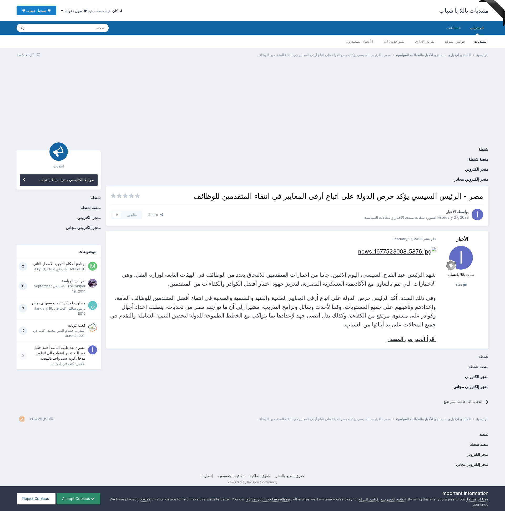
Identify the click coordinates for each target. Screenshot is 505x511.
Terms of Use (477, 499)
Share (154, 214)
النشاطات (454, 28)
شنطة (483, 149)
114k (459, 285)
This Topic (43, 28)
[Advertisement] (252, 102)
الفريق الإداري (425, 41)
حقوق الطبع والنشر (290, 475)
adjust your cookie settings (268, 499)
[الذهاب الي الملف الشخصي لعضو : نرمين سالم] (92, 305)
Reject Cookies (36, 498)
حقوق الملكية (260, 475)
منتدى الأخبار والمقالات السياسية (389, 217)
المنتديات (477, 28)
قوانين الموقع (455, 41)
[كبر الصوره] (397, 251)
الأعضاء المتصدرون (359, 41)
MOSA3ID (77, 269)
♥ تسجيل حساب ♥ (36, 10)
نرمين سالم (77, 308)
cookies (144, 499)
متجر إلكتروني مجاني (470, 179)
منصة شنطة (478, 159)
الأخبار (451, 211)
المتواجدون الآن (394, 41)
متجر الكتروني (476, 169)
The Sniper (76, 286)
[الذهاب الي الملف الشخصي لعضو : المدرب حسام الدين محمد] (92, 327)
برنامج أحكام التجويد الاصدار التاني (59, 264)
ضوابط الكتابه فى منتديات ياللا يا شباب (66, 180)
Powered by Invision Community (252, 482)
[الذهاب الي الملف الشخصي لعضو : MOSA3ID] (92, 266)
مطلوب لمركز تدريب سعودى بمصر (58, 303)
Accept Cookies (76, 498)
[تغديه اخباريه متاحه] (22, 419)
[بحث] (22, 28)
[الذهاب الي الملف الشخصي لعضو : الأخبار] (477, 214)
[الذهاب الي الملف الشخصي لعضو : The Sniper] (92, 283)
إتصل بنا (206, 475)
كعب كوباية (76, 325)
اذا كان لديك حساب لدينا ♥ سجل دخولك (92, 11)
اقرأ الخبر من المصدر (411, 339)
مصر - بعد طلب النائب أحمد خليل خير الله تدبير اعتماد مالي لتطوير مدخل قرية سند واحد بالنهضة (59, 352)
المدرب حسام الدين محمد (66, 330)
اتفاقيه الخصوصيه (231, 475)
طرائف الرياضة (73, 281)
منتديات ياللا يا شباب (464, 10)
